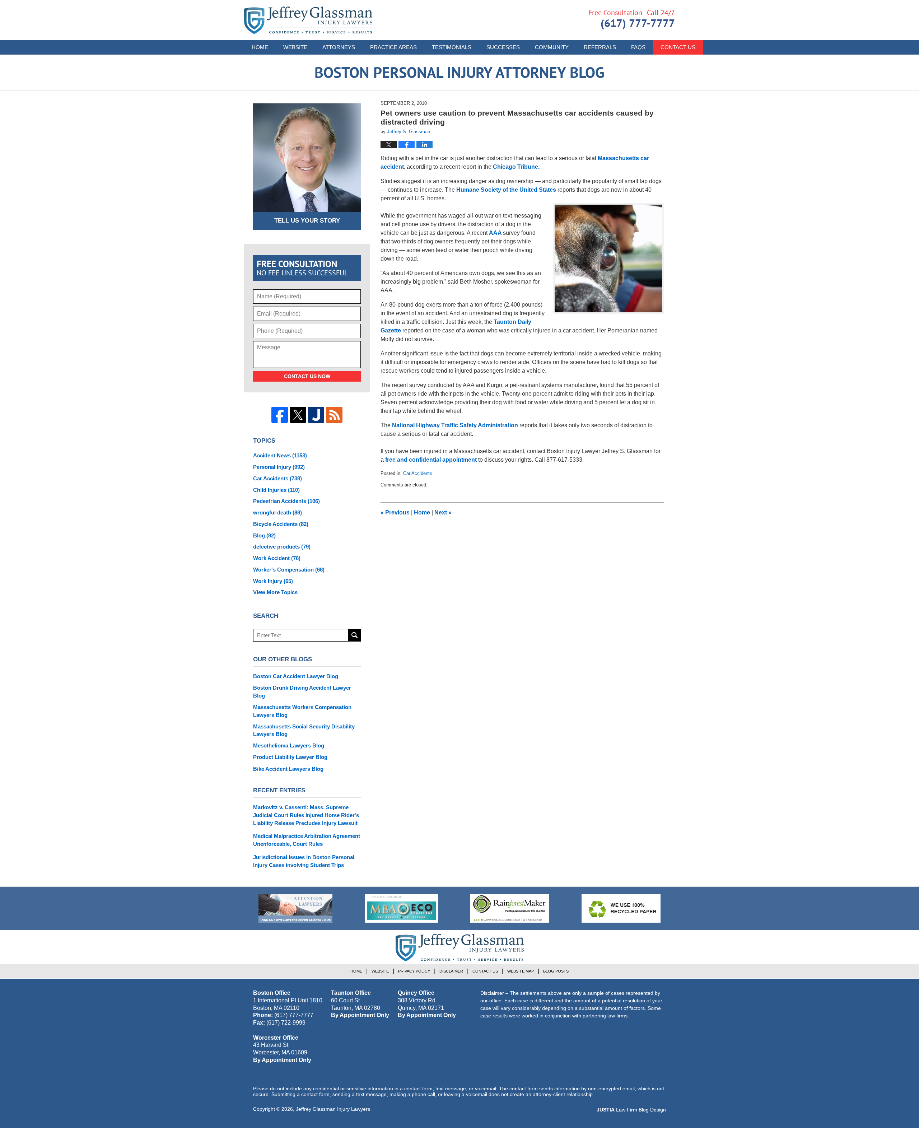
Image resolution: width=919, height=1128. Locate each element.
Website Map (520, 971)
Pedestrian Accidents (286, 501)
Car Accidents (417, 473)
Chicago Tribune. (516, 167)
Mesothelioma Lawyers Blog (288, 745)
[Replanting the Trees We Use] (621, 908)
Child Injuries (276, 490)
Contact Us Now (307, 376)
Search (354, 635)
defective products (282, 547)
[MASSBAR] (401, 908)
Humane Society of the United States (506, 190)
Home (260, 47)
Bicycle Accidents (280, 524)
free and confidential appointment (431, 460)
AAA (496, 233)
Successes (503, 47)
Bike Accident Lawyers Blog (288, 769)
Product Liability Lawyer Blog (290, 757)
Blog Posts (556, 971)
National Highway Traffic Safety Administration (455, 425)
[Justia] (316, 415)
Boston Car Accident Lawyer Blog (295, 676)
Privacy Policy (414, 971)
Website (295, 47)
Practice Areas (393, 47)
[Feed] (334, 415)
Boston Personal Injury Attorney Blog (308, 20)
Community (552, 47)
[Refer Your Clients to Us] (295, 908)
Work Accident (276, 558)
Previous (395, 512)
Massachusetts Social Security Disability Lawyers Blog (304, 730)
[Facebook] (279, 415)
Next (443, 512)
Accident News (280, 455)
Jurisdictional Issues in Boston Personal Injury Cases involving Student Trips (303, 861)
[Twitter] (298, 415)
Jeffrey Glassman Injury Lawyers (333, 1109)
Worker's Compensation (289, 570)
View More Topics (275, 592)
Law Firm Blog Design (631, 1110)
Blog (264, 535)
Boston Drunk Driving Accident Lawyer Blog (302, 692)
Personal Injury (279, 467)
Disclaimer (451, 971)
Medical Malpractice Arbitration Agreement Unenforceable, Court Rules (306, 840)
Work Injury (273, 581)
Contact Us (678, 47)
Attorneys (338, 47)
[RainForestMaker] (509, 908)
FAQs (638, 47)
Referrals (600, 47)
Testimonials (451, 47)
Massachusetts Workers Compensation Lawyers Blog (302, 711)
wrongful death (277, 512)
